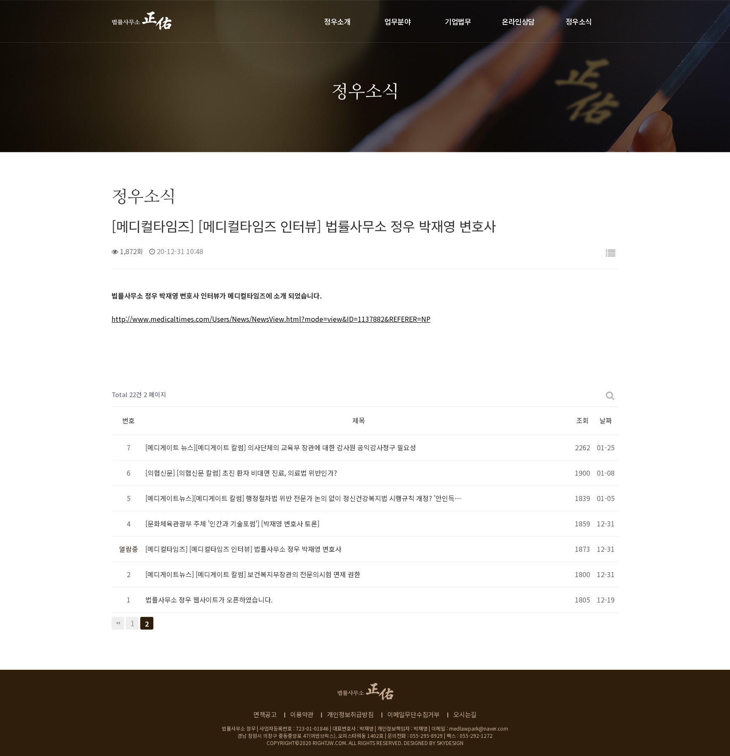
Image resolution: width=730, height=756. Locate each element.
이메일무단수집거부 (413, 714)
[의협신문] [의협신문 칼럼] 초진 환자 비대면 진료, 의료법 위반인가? (241, 473)
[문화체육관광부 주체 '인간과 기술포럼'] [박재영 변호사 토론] (232, 523)
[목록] (610, 252)
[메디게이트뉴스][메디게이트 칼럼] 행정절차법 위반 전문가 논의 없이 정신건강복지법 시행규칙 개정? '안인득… (303, 498)
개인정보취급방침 (350, 714)
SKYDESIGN (450, 742)
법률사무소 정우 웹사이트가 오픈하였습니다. (208, 599)
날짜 (605, 420)
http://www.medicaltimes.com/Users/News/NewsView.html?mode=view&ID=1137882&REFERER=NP (271, 319)
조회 (582, 420)
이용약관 (301, 714)
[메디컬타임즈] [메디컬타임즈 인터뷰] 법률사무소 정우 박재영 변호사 (243, 549)
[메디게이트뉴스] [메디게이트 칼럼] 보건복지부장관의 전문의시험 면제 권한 (252, 574)
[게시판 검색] (610, 394)
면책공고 (265, 714)
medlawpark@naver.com (478, 728)
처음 (118, 623)
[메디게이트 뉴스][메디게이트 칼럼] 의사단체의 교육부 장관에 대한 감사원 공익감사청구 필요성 (280, 447)
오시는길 (465, 714)
